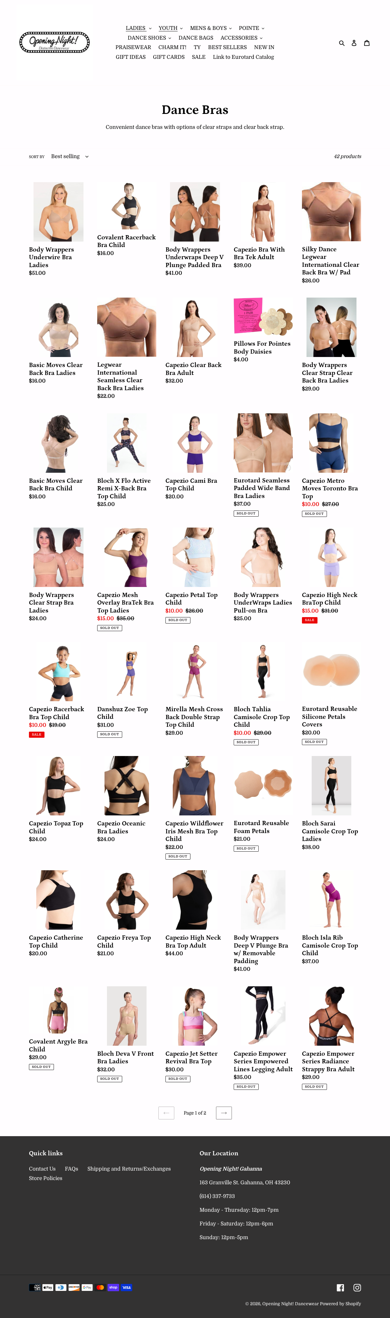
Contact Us (42, 1169)
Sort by (36, 157)
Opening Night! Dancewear (290, 1303)
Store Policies (45, 1178)
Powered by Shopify (340, 1303)
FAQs (71, 1169)
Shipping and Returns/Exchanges (129, 1169)
